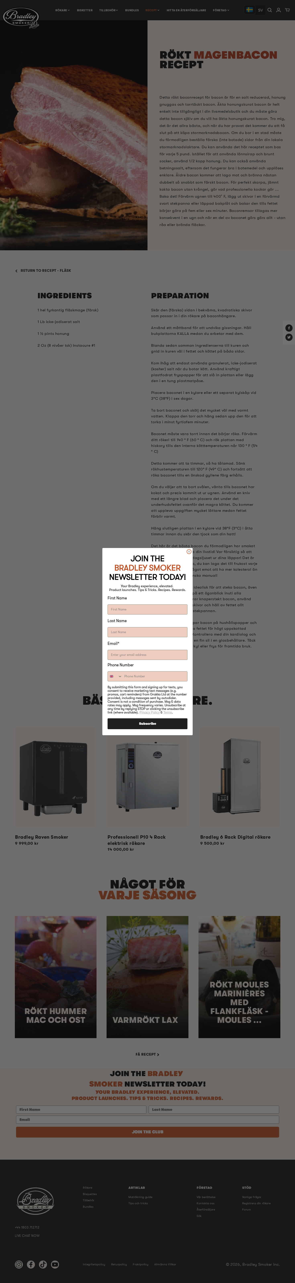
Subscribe (147, 724)
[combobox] (115, 676)
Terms (167, 712)
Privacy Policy (149, 712)
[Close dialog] (189, 552)
